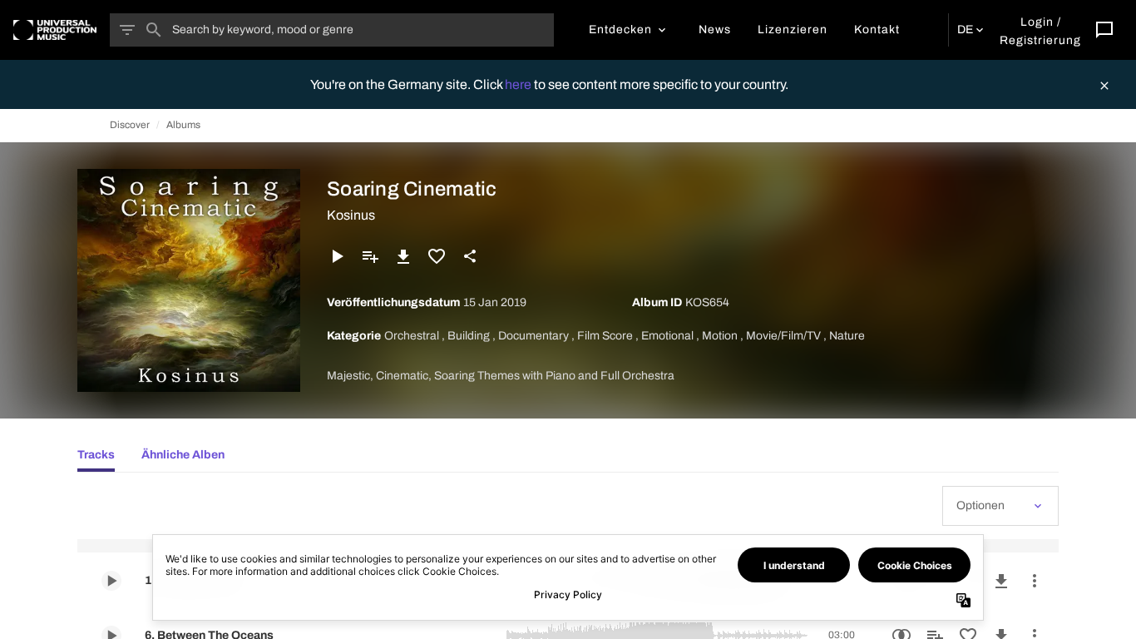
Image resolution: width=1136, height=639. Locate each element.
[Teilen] (470, 256)
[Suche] (154, 30)
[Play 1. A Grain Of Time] (111, 581)
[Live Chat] (1104, 30)
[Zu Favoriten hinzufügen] (437, 256)
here (519, 84)
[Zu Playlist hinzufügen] (370, 256)
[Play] (337, 256)
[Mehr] (1035, 581)
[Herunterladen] (403, 256)
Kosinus (351, 215)
